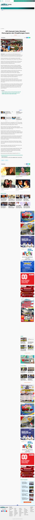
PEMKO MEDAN (21, 512)
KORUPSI (15, 511)
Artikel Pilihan (23, 365)
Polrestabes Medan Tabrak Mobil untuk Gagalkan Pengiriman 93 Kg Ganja (24, 379)
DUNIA (15, 509)
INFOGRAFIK (26, 510)
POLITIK (7, 160)
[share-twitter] (28, 37)
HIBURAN (15, 510)
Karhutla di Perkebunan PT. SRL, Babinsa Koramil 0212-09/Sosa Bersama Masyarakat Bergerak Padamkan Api (25, 491)
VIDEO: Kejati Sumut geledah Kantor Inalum (31, 349)
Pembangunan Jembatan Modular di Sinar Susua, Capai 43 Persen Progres (25, 487)
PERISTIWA (10, 513)
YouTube (7, 512)
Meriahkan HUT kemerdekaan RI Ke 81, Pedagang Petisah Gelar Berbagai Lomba (25, 498)
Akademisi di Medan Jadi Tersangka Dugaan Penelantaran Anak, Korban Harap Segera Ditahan (25, 494)
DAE (24, 508)
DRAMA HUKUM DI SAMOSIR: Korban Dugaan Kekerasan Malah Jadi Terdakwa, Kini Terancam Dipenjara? (23, 343)
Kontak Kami (32, 509)
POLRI (25, 513)
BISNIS (15, 508)
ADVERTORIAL (11, 508)
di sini (19, 153)
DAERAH (2, 160)
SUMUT (20, 514)
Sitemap (31, 510)
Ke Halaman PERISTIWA (27, 382)
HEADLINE (25, 509)
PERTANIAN (16, 513)
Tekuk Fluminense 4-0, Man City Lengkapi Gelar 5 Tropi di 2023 (11, 157)
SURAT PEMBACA (26, 514)
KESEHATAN (11, 511)
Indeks (3, 8)
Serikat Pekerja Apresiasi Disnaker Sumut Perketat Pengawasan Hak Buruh (24, 483)
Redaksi (31, 508)
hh (9, 510)
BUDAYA (20, 508)
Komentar (3, 37)
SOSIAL (15, 514)
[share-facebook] (27, 37)
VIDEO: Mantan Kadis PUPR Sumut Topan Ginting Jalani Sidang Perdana (23, 350)
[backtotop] (17, 505)
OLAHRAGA (10, 512)
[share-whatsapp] (29, 37)
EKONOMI (20, 509)
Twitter (5, 512)
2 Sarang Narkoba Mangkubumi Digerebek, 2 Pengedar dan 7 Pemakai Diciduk (24, 372)
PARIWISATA (16, 512)
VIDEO (22, 336)
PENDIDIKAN (26, 512)
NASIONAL (25, 511)
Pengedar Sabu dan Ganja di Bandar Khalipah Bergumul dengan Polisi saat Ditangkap (30, 379)
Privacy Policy (32, 511)
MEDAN (20, 511)
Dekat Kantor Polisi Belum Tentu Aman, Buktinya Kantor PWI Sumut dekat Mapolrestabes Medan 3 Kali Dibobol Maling (31, 372)
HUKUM (20, 510)
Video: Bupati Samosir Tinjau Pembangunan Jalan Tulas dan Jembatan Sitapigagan (31, 343)
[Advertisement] (13, 8)
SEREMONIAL (11, 514)
